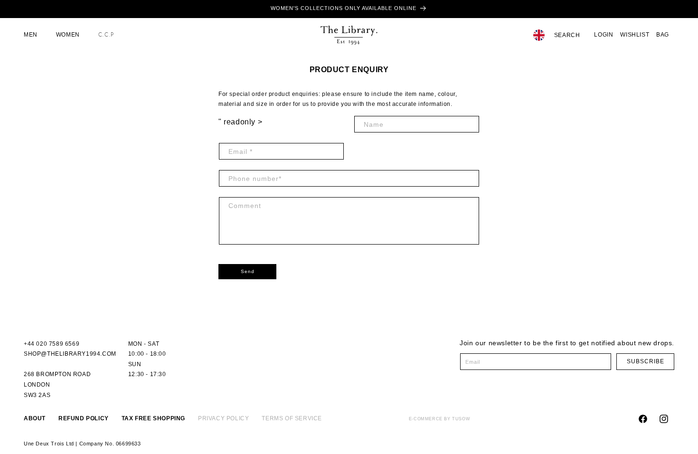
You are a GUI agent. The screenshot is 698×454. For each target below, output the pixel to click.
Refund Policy (83, 418)
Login (603, 34)
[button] (34, 35)
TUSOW (461, 418)
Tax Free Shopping (153, 418)
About (35, 418)
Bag (662, 34)
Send (248, 271)
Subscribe (645, 361)
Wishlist (634, 34)
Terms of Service (292, 418)
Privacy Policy (223, 418)
